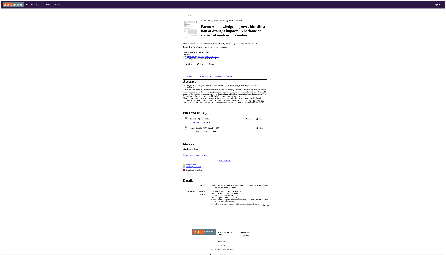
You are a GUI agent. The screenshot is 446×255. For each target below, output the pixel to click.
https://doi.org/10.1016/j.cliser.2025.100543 (203, 57)
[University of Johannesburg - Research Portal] (13, 4)
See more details (225, 161)
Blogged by (191, 165)
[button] (249, 119)
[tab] (189, 76)
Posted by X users (193, 167)
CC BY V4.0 (194, 122)
